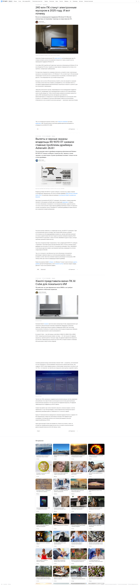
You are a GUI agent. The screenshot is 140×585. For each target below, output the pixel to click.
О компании (5, 584)
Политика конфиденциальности (133, 584)
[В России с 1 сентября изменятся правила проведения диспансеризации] (61, 487)
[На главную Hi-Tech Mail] (4, 1)
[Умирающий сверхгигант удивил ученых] (61, 452)
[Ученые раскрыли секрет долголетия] (79, 469)
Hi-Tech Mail (48, 278)
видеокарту (38, 123)
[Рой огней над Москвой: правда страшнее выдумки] (79, 522)
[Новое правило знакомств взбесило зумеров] (44, 556)
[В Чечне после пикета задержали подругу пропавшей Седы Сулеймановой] (61, 469)
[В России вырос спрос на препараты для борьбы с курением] (79, 539)
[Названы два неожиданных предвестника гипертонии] (61, 556)
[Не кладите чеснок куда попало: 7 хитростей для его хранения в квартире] (96, 574)
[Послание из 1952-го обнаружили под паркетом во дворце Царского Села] (44, 487)
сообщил (51, 262)
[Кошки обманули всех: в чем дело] (61, 522)
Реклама (9, 584)
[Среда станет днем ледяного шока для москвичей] (44, 522)
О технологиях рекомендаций (122, 584)
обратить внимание (63, 121)
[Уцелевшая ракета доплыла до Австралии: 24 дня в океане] (44, 452)
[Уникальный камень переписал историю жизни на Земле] (79, 452)
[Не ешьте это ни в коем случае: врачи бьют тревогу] (44, 469)
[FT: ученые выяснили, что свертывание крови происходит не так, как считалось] (96, 556)
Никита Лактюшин (42, 292)
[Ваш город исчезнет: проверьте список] (44, 539)
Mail (1, 584)
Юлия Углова (41, 21)
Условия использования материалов (111, 584)
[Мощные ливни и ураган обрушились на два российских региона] (79, 574)
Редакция (102, 584)
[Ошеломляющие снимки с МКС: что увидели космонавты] (44, 504)
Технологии (45, 4)
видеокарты (65, 202)
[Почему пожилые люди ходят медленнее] (96, 522)
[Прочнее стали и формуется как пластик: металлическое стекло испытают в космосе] (96, 539)
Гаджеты (53, 278)
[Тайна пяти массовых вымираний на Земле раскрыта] (96, 452)
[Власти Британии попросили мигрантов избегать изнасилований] (79, 487)
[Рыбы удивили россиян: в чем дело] (96, 487)
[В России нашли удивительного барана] (96, 469)
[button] (57, 39)
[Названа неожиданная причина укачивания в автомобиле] (96, 504)
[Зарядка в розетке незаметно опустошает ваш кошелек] (79, 504)
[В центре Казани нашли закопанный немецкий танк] (61, 504)
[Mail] (1, 1)
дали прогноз (58, 58)
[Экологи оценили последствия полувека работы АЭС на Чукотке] (44, 574)
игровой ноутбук (59, 263)
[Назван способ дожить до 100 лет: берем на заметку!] (61, 574)
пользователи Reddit (64, 195)
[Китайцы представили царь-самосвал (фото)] (61, 539)
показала (46, 323)
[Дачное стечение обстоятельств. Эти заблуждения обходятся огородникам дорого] (79, 556)
